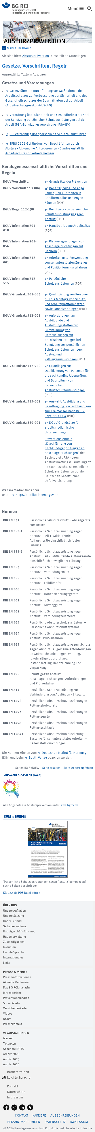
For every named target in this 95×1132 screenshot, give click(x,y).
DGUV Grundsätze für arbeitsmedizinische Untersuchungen (62, 427)
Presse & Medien (15, 971)
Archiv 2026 (11, 1054)
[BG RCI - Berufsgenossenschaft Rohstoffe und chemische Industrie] (25, 13)
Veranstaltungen (16, 1033)
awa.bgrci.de (69, 805)
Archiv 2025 (11, 1059)
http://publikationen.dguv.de (37, 495)
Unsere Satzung (13, 915)
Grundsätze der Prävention (68, 181)
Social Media (11, 1003)
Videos (7, 1013)
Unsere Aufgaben (14, 910)
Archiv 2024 (11, 1064)
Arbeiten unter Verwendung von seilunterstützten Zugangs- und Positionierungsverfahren (67, 262)
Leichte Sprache (13, 952)
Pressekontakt (12, 1024)
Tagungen (9, 1043)
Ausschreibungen (65, 1115)
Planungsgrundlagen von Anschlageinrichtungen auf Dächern (64, 246)
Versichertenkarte (15, 1008)
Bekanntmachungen (23, 1122)
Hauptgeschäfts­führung (18, 931)
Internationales (13, 957)
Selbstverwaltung (14, 926)
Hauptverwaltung (14, 936)
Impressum (15, 1097)
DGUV (7, 1019)
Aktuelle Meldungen (16, 982)
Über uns (10, 905)
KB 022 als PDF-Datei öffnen (21, 892)
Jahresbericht (12, 992)
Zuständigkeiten (14, 941)
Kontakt (12, 1086)
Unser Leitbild (12, 921)
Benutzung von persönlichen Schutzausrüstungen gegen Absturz (67, 214)
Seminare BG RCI (14, 1049)
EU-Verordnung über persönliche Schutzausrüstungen (48, 134)
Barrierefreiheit (18, 1072)
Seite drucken (51, 767)
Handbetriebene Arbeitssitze (70, 226)
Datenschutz (16, 1092)
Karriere (39, 1115)
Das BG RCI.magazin (16, 987)
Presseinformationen (17, 977)
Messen (8, 1038)
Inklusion (9, 947)
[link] (90, 11)
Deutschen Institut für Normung (64, 753)
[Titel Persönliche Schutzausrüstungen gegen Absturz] (48, 849)
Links (6, 962)
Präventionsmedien (16, 998)
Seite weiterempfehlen (78, 767)
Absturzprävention (35, 56)
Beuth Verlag (38, 758)
